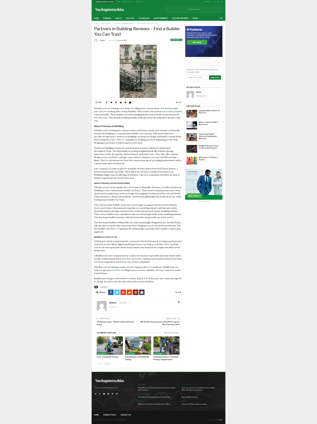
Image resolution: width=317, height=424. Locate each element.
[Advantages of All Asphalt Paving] (138, 345)
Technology (144, 18)
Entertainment (161, 18)
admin (198, 92)
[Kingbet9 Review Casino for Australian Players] (191, 149)
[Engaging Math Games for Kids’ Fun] (191, 114)
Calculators (104, 287)
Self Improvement (180, 18)
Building (170, 111)
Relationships (186, 384)
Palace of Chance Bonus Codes (194, 404)
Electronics (142, 384)
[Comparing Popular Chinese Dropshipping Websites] (191, 137)
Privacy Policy (127, 1)
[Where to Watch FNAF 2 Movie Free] (191, 125)
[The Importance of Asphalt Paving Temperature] (166, 345)
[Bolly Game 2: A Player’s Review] (191, 161)
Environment (176, 40)
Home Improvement (144, 394)
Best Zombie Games (190, 397)
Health (118, 18)
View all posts (201, 96)
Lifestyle (130, 18)
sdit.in (221, 420)
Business (107, 18)
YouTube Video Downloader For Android (154, 397)
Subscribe (215, 77)
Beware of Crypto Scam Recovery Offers (154, 404)
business (116, 270)
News (195, 18)
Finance (140, 401)
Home (118, 1)
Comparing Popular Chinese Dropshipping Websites (208, 136)
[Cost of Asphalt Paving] (110, 345)
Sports (184, 394)
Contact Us (139, 1)
